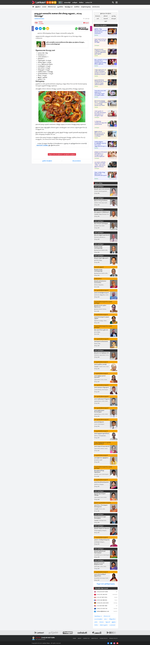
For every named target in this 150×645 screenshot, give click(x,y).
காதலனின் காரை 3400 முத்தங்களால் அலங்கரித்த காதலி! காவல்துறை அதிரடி (100, 93)
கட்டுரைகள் (112, 625)
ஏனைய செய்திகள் (101, 25)
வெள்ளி (106, 18)
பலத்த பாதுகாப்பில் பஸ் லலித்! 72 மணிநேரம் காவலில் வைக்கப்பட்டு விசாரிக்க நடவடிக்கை (100, 72)
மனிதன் (74, 2)
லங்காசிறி (67, 2)
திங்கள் (106, 16)
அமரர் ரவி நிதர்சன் (99, 422)
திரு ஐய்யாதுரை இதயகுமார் (101, 258)
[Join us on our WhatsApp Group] (82, 28)
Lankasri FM (88, 2)
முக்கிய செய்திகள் (47, 161)
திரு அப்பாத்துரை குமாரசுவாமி (101, 235)
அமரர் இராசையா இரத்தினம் (101, 457)
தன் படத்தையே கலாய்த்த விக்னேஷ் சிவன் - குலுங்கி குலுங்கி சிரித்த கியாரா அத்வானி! (101, 62)
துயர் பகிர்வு (98, 183)
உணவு (41, 23)
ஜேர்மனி (108, 622)
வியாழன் (113, 18)
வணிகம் (76, 7)
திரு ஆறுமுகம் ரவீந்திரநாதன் (101, 212)
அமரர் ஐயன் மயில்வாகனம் (101, 341)
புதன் (105, 21)
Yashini (40, 22)
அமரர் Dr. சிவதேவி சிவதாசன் (101, 539)
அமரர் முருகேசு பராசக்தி (100, 364)
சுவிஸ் (96, 622)
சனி (98, 18)
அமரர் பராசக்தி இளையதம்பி (101, 292)
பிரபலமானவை (76, 161)
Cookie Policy (104, 638)
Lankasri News (46, 643)
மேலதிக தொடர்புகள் (101, 588)
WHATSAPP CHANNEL (43, 145)
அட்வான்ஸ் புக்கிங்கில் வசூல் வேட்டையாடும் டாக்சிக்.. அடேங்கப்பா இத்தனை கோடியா (100, 164)
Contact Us (86, 638)
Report (87, 23)
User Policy (94, 638)
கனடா (105, 619)
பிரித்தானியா (112, 619)
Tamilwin (96, 55)
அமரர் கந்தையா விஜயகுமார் (101, 387)
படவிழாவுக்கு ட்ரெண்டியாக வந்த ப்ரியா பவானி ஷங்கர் (101, 123)
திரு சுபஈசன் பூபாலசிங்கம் (100, 200)
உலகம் (44, 7)
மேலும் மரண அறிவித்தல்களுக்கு (106, 584)
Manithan (96, 35)
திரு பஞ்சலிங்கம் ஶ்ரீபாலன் (101, 329)
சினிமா (81, 2)
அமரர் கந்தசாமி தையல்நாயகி (102, 446)
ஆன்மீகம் (60, 7)
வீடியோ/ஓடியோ (104, 625)
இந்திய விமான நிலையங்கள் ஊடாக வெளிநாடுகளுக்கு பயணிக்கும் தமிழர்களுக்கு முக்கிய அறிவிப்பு (100, 134)
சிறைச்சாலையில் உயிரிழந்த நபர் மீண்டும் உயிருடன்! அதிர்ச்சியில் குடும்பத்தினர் (100, 51)
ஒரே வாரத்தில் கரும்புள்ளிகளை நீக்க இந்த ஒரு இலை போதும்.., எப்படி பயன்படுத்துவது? (65, 43)
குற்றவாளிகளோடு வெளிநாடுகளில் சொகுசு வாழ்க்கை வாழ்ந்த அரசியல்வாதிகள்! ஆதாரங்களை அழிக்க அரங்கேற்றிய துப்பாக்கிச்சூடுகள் (101, 82)
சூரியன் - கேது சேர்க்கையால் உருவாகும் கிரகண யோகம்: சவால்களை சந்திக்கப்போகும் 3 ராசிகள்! (101, 31)
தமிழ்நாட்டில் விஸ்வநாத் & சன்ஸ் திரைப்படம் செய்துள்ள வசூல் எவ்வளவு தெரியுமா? (101, 154)
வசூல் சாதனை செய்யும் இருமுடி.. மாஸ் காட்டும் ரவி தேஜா (100, 41)
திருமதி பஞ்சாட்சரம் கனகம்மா (101, 189)
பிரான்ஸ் (101, 622)
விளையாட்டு (52, 7)
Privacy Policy (113, 638)
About (79, 638)
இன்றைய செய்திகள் (105, 13)
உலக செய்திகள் (98, 619)
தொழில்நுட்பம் (98, 616)
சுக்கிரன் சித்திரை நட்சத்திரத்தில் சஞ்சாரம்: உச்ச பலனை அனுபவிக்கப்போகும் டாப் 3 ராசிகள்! (101, 144)
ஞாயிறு (114, 16)
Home (74, 638)
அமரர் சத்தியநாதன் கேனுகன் (102, 399)
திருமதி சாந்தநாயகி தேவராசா (102, 528)
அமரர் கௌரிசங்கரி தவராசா (101, 482)
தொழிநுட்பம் (68, 7)
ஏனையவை (96, 7)
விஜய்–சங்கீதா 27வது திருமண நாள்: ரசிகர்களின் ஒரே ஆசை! (101, 174)
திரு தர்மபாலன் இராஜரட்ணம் (101, 352)
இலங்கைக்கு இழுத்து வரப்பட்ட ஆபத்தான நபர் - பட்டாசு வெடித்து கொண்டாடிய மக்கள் (101, 103)
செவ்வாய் (97, 16)
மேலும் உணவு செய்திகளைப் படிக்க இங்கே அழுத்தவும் (62, 154)
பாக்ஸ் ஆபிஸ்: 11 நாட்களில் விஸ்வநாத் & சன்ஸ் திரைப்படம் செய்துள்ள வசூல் (100, 113)
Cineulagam (97, 45)
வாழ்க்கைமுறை (86, 7)
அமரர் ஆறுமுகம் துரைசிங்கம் (101, 433)
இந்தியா (38, 7)
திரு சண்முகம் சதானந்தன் (101, 223)
